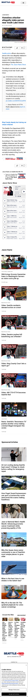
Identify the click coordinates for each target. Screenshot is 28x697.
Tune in (7, 174)
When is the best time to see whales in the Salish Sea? (12, 579)
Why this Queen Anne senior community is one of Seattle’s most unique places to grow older (13, 553)
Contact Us (14, 662)
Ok (26, 665)
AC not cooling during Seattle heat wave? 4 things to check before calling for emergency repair (13, 468)
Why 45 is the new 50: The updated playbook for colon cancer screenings (12, 605)
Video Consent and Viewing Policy (10, 683)
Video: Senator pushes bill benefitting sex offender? (11, 335)
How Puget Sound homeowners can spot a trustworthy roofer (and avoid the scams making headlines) (13, 496)
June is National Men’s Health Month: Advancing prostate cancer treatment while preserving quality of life (13, 525)
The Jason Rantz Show (18, 65)
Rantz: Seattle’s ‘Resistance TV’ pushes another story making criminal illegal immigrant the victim (13, 425)
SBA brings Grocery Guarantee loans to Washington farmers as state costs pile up (13, 276)
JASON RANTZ (5, 14)
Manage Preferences (14, 689)
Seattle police (6, 53)
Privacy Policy (15, 680)
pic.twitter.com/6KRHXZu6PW (16, 101)
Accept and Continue (14, 694)
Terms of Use (7, 680)
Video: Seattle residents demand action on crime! (11, 306)
